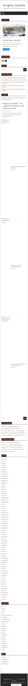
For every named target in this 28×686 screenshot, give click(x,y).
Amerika (3, 611)
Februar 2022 (4, 536)
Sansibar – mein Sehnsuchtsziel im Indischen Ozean (18, 364)
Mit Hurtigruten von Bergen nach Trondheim (11, 80)
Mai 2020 (3, 564)
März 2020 (3, 569)
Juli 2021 (3, 547)
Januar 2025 (4, 495)
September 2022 (5, 528)
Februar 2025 (4, 493)
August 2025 (4, 482)
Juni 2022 (3, 530)
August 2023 (4, 519)
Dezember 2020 (4, 558)
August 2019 (4, 575)
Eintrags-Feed (4, 659)
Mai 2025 (3, 487)
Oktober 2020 (4, 562)
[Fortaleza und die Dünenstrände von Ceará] (5, 168)
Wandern (3, 649)
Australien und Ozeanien (6, 615)
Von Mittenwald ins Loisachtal (12, 442)
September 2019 (5, 573)
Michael (11, 37)
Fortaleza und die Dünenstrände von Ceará (18, 167)
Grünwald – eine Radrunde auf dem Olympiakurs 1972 (13, 89)
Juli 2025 (3, 484)
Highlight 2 (3, 630)
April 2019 (3, 584)
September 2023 (5, 517)
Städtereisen (4, 643)
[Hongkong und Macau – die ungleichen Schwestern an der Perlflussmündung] (14, 98)
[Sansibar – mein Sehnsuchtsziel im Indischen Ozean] (5, 366)
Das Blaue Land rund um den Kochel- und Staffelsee (12, 85)
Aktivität (3, 608)
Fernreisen (3, 626)
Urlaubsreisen (4, 647)
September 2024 (5, 502)
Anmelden (3, 657)
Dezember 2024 (4, 497)
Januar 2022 (4, 538)
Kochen (3, 632)
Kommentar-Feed (5, 661)
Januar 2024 (4, 510)
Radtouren (3, 639)
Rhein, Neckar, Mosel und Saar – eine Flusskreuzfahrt (13, 82)
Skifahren (3, 641)
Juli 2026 (3, 461)
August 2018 (4, 597)
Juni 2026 (3, 463)
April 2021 (3, 551)
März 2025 (3, 491)
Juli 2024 (3, 504)
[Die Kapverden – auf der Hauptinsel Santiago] (5, 267)
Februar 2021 (4, 553)
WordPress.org (4, 663)
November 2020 (4, 560)
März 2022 (3, 534)
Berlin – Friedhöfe (10, 451)
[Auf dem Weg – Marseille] (14, 30)
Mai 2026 (3, 465)
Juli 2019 (3, 577)
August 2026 (4, 459)
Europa (3, 624)
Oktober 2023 (4, 515)
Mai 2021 (3, 549)
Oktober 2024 (4, 500)
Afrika (2, 606)
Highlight (3, 628)
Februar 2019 (4, 588)
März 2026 (3, 469)
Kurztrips (3, 636)
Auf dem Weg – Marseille (11, 40)
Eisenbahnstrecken (5, 619)
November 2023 (4, 512)
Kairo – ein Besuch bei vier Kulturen (14, 447)
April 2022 (3, 532)
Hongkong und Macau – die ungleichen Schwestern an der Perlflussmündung (13, 105)
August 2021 (4, 545)
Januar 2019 (4, 590)
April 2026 (3, 467)
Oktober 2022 (4, 525)
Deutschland (4, 617)
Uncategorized (4, 645)
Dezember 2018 (4, 592)
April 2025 (3, 489)
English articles (4, 621)
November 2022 (4, 523)
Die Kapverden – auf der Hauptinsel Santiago (16, 266)
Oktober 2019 (4, 571)
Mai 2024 (3, 508)
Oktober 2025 (4, 480)
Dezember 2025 (4, 476)
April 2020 (3, 566)
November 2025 (4, 478)
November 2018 (4, 594)
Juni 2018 (3, 599)
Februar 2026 (4, 472)
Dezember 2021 (4, 540)
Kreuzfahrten (4, 634)
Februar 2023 (4, 521)
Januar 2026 (4, 474)
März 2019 (3, 586)
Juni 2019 (3, 579)
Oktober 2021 (4, 543)
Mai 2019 (3, 581)
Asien (2, 613)
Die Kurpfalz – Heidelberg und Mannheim (10, 77)
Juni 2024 (3, 506)
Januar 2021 (4, 556)
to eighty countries (14, 5)
